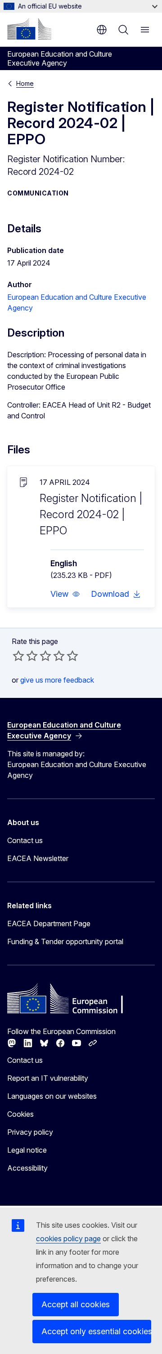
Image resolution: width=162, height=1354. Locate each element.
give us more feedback (57, 679)
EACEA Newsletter (37, 858)
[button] (65, 594)
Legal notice (27, 1149)
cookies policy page (68, 1238)
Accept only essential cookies (96, 1331)
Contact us (25, 840)
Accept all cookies (75, 1304)
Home (25, 83)
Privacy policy (30, 1132)
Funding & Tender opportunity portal (65, 941)
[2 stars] (25, 655)
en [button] (102, 30)
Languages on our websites (52, 1096)
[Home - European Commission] (29, 29)
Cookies (20, 1114)
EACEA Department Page (48, 923)
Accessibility (27, 1167)
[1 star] (18, 655)
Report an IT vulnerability (47, 1078)
